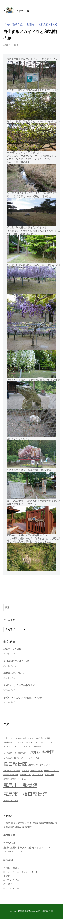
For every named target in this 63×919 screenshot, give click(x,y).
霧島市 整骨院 (20, 785)
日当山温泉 (8, 758)
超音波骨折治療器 (10, 775)
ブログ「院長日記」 (14, 24)
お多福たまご (8, 742)
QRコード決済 (20, 738)
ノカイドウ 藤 (9, 746)
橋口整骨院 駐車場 (11, 771)
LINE (11, 738)
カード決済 (29, 742)
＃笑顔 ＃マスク (10, 801)
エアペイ (19, 742)
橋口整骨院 (15, 764)
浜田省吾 (25, 771)
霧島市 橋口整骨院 (25, 794)
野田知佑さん (25, 775)
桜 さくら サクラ (25, 758)
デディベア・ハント (44, 742)
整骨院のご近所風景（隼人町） (43, 24)
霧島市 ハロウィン (18, 779)
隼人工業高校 (37, 775)
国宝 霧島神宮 (35, 746)
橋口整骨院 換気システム (39, 765)
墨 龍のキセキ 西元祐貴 (14, 753)
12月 (5, 738)
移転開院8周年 (36, 771)
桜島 (37, 758)
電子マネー (49, 775)
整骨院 (48, 752)
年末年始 (33, 752)
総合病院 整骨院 (51, 771)
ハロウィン (22, 746)
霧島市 (6, 779)
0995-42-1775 (15, 851)
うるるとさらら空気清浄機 (39, 738)
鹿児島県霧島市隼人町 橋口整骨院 (35, 911)
